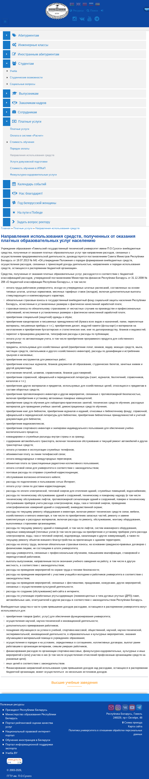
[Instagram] (75, 18)
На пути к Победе (30, 212)
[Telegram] (97, 18)
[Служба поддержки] (111, 709)
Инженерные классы (33, 45)
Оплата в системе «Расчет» (26, 135)
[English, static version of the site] (78, 5)
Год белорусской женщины (37, 203)
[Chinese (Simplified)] (84, 5)
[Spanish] (97, 5)
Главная (5, 228)
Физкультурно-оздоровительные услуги (33, 174)
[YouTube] (90, 18)
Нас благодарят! (30, 193)
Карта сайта (135, 726)
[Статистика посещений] (14, 763)
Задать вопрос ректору (33, 222)
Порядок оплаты (19, 148)
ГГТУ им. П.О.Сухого (19, 776)
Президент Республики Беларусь (26, 709)
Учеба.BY (11, 753)
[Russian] (91, 5)
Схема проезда (133, 722)
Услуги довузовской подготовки (28, 161)
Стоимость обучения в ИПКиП (27, 168)
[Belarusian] (72, 5)
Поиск (94, 10)
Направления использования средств (32, 155)
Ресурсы (78, 10)
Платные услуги (19, 129)
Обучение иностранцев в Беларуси (27, 739)
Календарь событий (32, 184)
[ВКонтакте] (83, 18)
